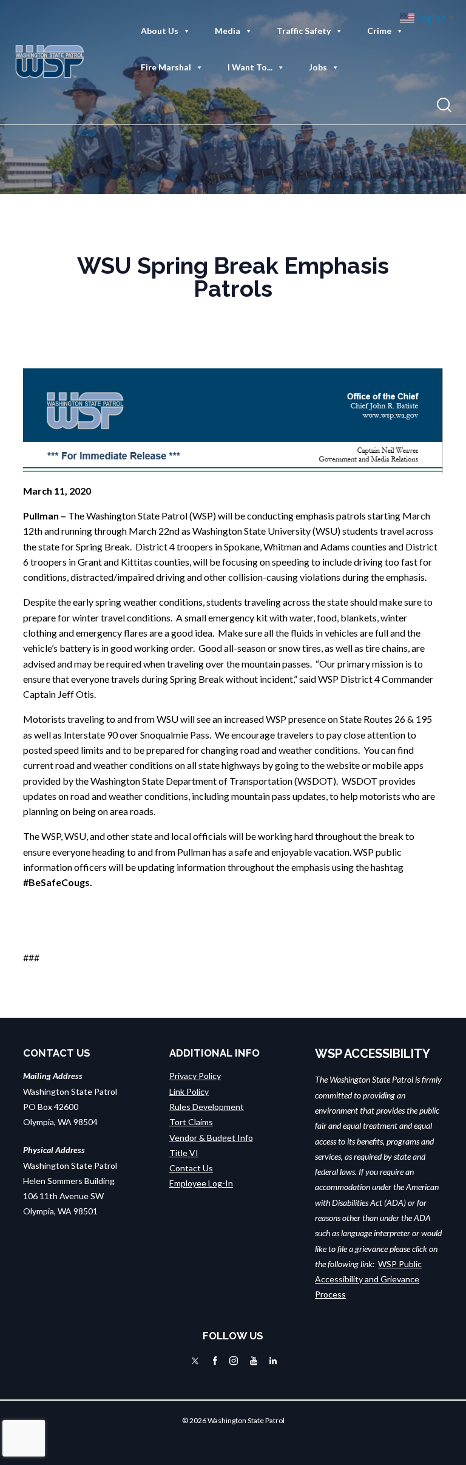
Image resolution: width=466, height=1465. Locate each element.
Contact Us (191, 1168)
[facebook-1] (215, 1361)
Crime (379, 30)
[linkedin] (273, 1361)
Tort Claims (191, 1122)
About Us (159, 30)
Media (227, 30)
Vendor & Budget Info (211, 1137)
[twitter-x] (195, 1361)
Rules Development (206, 1106)
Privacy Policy (195, 1076)
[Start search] (444, 105)
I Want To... (250, 67)
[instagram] (233, 1361)
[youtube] (253, 1361)
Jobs (318, 67)
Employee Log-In (201, 1183)
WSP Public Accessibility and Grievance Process (368, 1279)
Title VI (183, 1153)
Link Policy (189, 1091)
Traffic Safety (304, 30)
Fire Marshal (166, 67)
